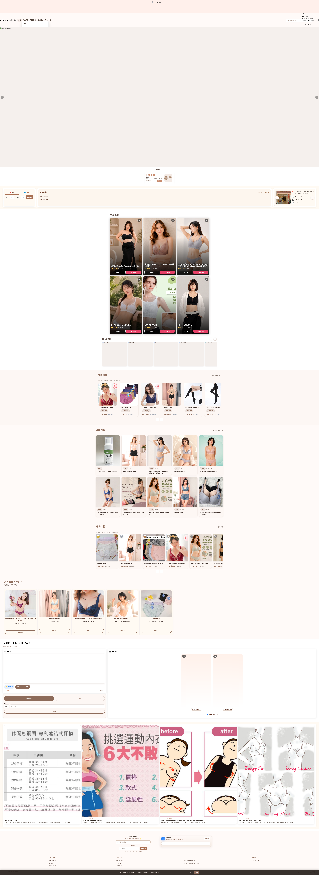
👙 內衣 (12, 192)
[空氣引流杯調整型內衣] (54, 606)
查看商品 (118, 272)
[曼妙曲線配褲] (156, 606)
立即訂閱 (143, 848)
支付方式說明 (52, 865)
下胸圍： (7, 197)
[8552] (166, 354)
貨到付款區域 (52, 860)
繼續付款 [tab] (29, 698)
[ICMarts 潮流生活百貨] (159, 6)
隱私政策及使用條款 (189, 860)
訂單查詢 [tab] (79, 698)
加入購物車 (133, 272)
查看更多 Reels (213, 714)
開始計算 (29, 197)
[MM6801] (114, 354)
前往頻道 (6, 690)
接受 (197, 872)
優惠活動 (40, 20)
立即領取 (160, 180)
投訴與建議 (119, 865)
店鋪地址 (118, 863)
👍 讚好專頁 (9, 687)
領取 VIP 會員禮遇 (263, 192)
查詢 (54, 711)
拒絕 (191, 872)
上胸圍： (17, 197)
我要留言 (20, 632)
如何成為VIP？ (45, 198)
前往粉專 (207, 838)
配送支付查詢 (52, 863)
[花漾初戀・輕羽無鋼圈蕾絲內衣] (122, 606)
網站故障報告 (119, 860)
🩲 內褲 (26, 192)
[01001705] (140, 354)
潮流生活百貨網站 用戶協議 (191, 863)
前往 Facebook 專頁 (22, 687)
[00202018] (191, 354)
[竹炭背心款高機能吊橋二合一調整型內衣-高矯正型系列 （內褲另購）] (20, 606)
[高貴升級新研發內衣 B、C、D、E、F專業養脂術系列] (88, 606)
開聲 (139, 220)
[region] (159, 476)
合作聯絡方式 (255, 860)
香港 (5, 703)
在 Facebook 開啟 (196, 709)
